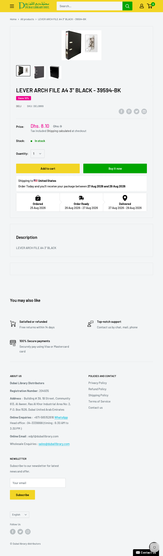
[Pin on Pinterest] (129, 111)
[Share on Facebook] (121, 111)
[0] (149, 6)
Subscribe (22, 495)
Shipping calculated (59, 131)
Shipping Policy (98, 395)
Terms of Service (99, 401)
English (16, 514)
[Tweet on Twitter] (136, 111)
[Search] (127, 6)
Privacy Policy (97, 383)
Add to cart (48, 168)
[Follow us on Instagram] (28, 531)
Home (13, 19)
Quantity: (22, 153)
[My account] (142, 6)
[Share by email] (144, 111)
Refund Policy (97, 389)
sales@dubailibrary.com (54, 444)
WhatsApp (61, 417)
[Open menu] (12, 6)
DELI (18, 106)
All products (27, 19)
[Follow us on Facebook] (13, 531)
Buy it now (115, 168)
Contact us (95, 407)
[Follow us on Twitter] (20, 531)
